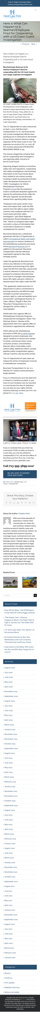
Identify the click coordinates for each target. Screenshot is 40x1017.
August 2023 (9, 810)
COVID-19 (8, 978)
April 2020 (8, 943)
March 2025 (9, 725)
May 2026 (8, 682)
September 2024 (11, 748)
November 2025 (10, 691)
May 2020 (8, 939)
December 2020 (10, 915)
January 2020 (9, 958)
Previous (25, 44)
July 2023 (8, 815)
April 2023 (8, 829)
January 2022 (9, 863)
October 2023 (9, 801)
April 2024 (8, 772)
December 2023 (10, 791)
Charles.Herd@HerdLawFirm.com (20, 4)
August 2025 (9, 701)
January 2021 (9, 910)
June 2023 (8, 820)
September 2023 (11, 806)
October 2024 (9, 744)
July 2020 (8, 929)
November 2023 (10, 796)
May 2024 (8, 767)
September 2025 (11, 696)
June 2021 (8, 896)
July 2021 (8, 891)
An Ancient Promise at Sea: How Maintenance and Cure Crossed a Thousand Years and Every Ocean (17, 639)
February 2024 (10, 782)
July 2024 (8, 758)
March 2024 (9, 777)
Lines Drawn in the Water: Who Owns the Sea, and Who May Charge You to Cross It (19, 649)
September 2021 (11, 882)
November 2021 (10, 872)
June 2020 (8, 934)
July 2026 (8, 672)
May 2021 (8, 901)
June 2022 (8, 853)
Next (33, 44)
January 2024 (9, 786)
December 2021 (10, 867)
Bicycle (7, 973)
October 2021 (9, 877)
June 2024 (8, 763)
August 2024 (9, 753)
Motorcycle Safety (11, 992)
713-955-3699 (17, 393)
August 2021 (9, 886)
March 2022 (9, 858)
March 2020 (9, 948)
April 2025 (8, 720)
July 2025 (8, 706)
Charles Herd (9, 482)
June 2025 (8, 710)
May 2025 (8, 715)
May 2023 (8, 825)
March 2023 (9, 834)
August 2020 (9, 924)
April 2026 (8, 687)
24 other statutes (28, 334)
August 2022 (9, 848)
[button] (4, 582)
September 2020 (11, 920)
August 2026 (9, 668)
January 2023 (9, 844)
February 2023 (10, 839)
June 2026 (8, 677)
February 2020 (10, 953)
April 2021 (8, 905)
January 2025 (9, 729)
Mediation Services (12, 987)
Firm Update (9, 983)
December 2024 (10, 734)
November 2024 (10, 739)
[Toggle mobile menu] (36, 10)
